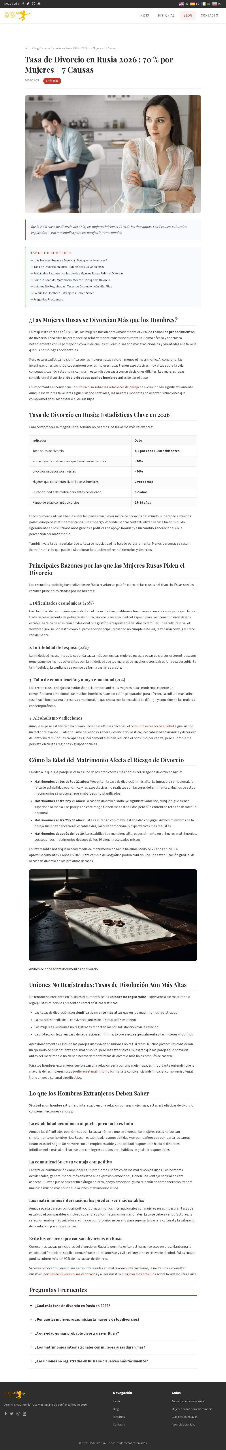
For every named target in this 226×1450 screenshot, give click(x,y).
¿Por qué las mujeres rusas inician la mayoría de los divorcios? (84, 1319)
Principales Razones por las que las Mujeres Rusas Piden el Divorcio (78, 273)
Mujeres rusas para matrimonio (192, 1409)
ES (197, 4)
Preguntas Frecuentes (48, 299)
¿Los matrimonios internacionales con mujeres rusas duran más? (87, 1347)
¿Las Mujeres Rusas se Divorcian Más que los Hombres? (70, 260)
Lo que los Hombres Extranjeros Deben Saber (64, 293)
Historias (166, 15)
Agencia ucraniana (184, 1424)
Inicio (144, 15)
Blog (187, 15)
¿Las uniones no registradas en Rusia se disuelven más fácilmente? (89, 1361)
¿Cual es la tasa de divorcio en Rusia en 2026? (70, 1306)
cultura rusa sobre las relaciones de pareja (107, 387)
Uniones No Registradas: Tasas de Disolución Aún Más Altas (73, 286)
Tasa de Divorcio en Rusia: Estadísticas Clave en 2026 (69, 266)
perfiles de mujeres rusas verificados (70, 1274)
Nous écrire (12, 4)
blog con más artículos (139, 1274)
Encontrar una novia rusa (188, 1401)
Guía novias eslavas (185, 1416)
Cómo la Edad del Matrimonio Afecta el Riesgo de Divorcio (72, 280)
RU (220, 4)
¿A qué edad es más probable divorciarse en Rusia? (74, 1333)
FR (208, 4)
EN (186, 4)
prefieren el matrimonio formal (97, 1071)
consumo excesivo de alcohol (152, 726)
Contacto (209, 15)
